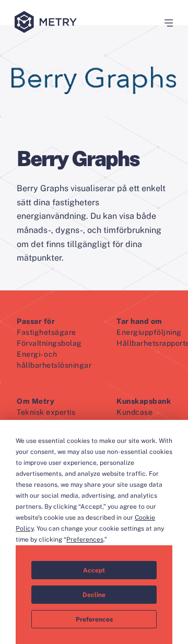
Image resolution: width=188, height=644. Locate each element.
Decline (94, 595)
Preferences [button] (84, 539)
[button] (165, 23)
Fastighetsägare (46, 332)
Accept (94, 570)
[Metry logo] (48, 22)
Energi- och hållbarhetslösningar (54, 359)
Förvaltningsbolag (49, 343)
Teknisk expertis (46, 412)
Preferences (94, 619)
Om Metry (35, 401)
